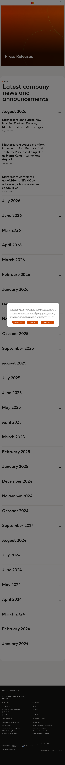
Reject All (32, 322)
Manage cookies (47, 322)
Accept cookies (18, 322)
